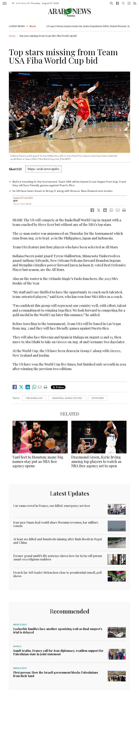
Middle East (20, 624)
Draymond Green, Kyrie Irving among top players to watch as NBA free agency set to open (96, 461)
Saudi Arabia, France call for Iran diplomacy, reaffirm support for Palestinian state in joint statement (58, 652)
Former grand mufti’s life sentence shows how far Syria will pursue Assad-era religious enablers (57, 557)
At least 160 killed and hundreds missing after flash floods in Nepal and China (57, 540)
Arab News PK (23, 3)
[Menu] (5, 3)
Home (12, 35)
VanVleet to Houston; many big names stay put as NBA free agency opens (37, 461)
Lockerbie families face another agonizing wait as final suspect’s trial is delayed (57, 630)
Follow (59, 387)
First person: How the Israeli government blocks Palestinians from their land (55, 674)
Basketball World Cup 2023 (67, 398)
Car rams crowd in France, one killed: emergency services (51, 506)
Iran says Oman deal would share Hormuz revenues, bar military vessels (55, 524)
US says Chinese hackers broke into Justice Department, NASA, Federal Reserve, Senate (90, 26)
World (32, 26)
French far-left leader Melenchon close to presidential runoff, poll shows (57, 574)
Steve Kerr (98, 398)
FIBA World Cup (34, 398)
